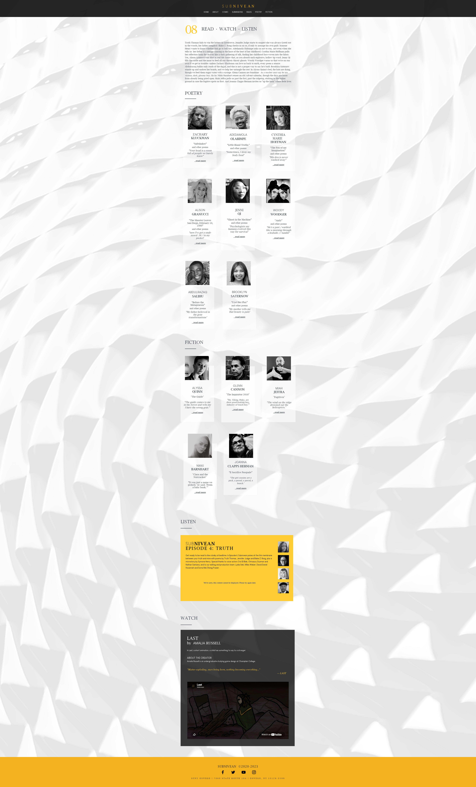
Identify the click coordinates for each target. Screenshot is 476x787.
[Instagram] (254, 772)
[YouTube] (243, 772)
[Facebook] (222, 772)
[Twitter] (233, 772)
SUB (227, 766)
